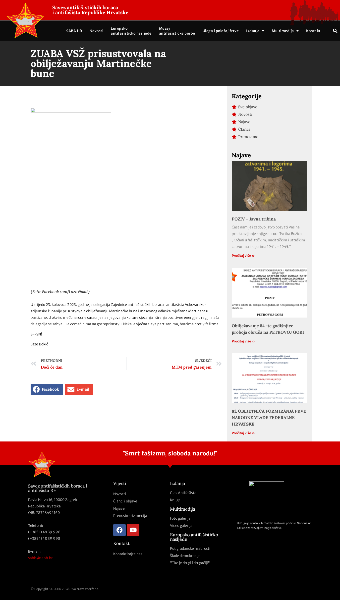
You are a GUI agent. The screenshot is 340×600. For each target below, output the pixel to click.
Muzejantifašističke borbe (177, 31)
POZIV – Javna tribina (254, 219)
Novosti (97, 31)
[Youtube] (133, 530)
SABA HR (74, 31)
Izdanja (253, 31)
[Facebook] (119, 530)
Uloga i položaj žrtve (221, 31)
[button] (335, 30)
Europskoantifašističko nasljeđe (131, 31)
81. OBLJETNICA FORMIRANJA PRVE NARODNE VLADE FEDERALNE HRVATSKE (269, 417)
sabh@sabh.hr (40, 558)
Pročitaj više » (243, 256)
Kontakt (313, 31)
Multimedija (283, 31)
